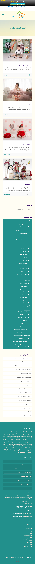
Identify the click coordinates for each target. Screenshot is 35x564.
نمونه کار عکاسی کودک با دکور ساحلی (23, 370)
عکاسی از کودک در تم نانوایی (25, 393)
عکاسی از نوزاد (24, 286)
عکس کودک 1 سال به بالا (22, 309)
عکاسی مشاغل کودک (22, 338)
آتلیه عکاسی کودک (27, 408)
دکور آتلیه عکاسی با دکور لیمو (24, 400)
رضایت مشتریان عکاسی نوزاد (21, 332)
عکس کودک (27, 257)
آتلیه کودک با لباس (26, 144)
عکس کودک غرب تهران (20, 230)
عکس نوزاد (27, 280)
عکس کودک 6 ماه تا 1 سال (21, 312)
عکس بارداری (27, 243)
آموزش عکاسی (24, 260)
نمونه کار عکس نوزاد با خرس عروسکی (23, 358)
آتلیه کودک (27, 104)
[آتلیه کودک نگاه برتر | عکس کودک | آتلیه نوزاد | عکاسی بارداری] (17, 15)
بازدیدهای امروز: (28, 524)
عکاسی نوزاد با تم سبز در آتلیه (24, 389)
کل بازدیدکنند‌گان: (28, 546)
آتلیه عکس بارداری (23, 224)
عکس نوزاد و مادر (23, 300)
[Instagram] (19, 9)
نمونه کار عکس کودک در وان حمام (24, 362)
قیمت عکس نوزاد (23, 303)
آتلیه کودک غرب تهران (20, 239)
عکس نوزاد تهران (23, 294)
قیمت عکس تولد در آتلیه (25, 404)
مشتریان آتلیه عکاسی (25, 326)
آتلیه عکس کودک (23, 227)
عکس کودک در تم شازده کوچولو (24, 377)
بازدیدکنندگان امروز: (27, 528)
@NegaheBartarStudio (21, 506)
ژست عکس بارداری (23, 246)
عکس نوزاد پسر (23, 292)
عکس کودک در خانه (23, 271)
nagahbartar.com (17, 513)
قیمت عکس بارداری (23, 254)
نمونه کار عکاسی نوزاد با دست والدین (23, 366)
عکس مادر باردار (23, 251)
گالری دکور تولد (24, 320)
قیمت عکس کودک (23, 277)
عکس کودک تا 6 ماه (23, 315)
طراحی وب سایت (27, 557)
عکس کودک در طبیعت (22, 274)
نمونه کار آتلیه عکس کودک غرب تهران (22, 335)
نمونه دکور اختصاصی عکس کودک (20, 341)
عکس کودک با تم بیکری (26, 381)
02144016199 (22, 7)
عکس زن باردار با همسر (22, 249)
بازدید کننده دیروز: (28, 535)
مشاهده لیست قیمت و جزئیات (17, 4)
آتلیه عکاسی (27, 221)
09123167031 (11, 7)
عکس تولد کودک (23, 269)
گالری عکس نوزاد (23, 323)
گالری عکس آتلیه (26, 306)
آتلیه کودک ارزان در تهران (24, 65)
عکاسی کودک (24, 266)
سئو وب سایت (18, 557)
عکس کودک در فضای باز (22, 317)
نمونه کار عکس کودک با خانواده (20, 347)
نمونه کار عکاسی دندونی (26, 373)
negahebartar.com (17, 516)
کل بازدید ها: (29, 542)
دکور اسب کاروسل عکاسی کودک (24, 397)
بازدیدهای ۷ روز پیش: (27, 539)
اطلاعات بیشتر (7, 75)
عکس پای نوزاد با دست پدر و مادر (24, 385)
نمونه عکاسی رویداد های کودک (20, 344)
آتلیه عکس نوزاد (23, 233)
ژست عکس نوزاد (23, 283)
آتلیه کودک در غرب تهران (25, 412)
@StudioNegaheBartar (23, 508)
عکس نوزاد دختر (23, 297)
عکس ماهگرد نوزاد (23, 289)
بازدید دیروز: (29, 532)
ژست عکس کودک (23, 263)
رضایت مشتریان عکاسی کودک (20, 329)
